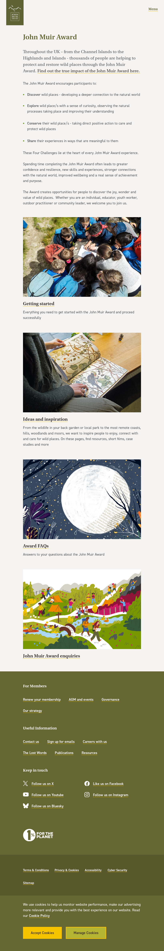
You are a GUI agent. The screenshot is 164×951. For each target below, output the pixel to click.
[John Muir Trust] (15, 12)
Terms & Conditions (36, 870)
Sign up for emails (61, 741)
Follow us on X (43, 783)
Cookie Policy (39, 915)
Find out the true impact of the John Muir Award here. (88, 70)
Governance (110, 699)
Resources (89, 752)
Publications (64, 752)
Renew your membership (42, 699)
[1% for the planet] (38, 835)
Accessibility (93, 870)
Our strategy (32, 710)
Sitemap (28, 883)
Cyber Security (117, 870)
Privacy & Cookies (67, 870)
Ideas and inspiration (82, 390)
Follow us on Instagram (110, 795)
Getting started (82, 269)
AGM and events (81, 699)
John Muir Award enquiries (82, 614)
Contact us (31, 741)
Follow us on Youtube (48, 795)
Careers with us (95, 741)
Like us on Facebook (108, 783)
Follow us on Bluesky (48, 806)
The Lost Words (35, 752)
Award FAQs (82, 508)
